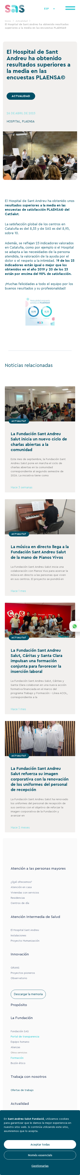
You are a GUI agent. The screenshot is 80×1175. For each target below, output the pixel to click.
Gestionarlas (40, 1166)
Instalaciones (18, 935)
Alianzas (15, 1047)
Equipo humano (20, 1042)
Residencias (18, 898)
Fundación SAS (20, 1031)
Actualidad (20, 1103)
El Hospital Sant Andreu (25, 930)
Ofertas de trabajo (22, 1090)
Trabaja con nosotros (28, 1076)
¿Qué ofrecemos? (21, 882)
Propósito (19, 1005)
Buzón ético (18, 1063)
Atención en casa (21, 887)
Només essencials (40, 1155)
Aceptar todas (40, 1144)
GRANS (15, 967)
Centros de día (20, 903)
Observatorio (19, 978)
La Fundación (22, 1018)
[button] (21, 96)
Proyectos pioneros (23, 973)
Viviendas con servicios (25, 892)
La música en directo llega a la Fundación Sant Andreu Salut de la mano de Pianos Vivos (40, 552)
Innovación (20, 954)
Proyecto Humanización (25, 940)
